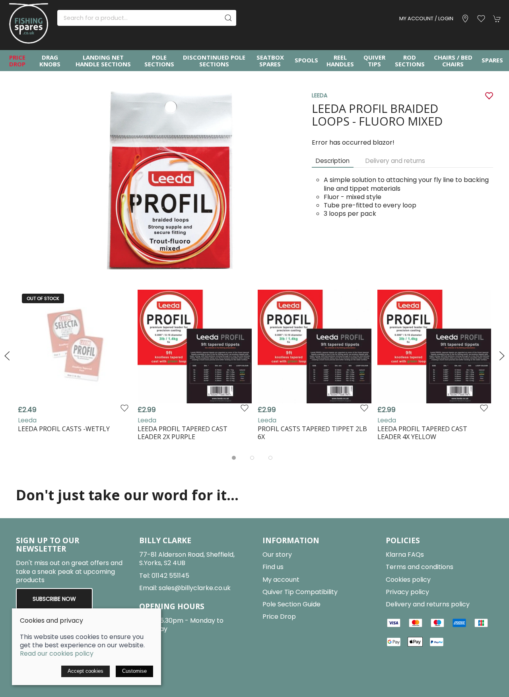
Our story (277, 554)
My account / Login (426, 18)
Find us (273, 566)
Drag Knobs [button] (49, 60)
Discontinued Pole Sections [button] (214, 60)
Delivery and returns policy (428, 604)
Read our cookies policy (56, 653)
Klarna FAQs (405, 554)
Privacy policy (407, 591)
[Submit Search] (228, 18)
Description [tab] (333, 161)
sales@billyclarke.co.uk (195, 587)
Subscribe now (54, 599)
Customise (134, 671)
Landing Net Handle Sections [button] (103, 60)
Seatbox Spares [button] (270, 60)
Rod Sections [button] (410, 60)
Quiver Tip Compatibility (300, 591)
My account (280, 579)
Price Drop (17, 60)
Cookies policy (408, 579)
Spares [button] (492, 60)
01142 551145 (170, 575)
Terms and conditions (419, 566)
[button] (481, 19)
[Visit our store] (465, 19)
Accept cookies (85, 671)
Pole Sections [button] (159, 60)
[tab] (234, 458)
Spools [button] (306, 60)
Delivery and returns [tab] (395, 161)
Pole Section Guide (291, 604)
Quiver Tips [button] (374, 60)
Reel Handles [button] (340, 60)
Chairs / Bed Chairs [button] (453, 60)
